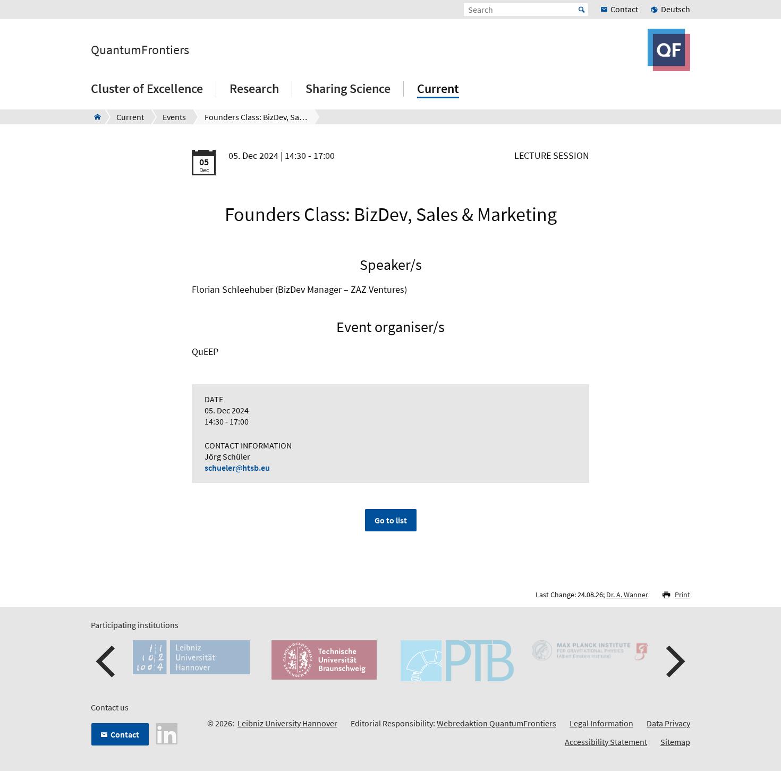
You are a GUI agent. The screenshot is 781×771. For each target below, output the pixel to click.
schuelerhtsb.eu (237, 467)
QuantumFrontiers (140, 50)
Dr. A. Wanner (627, 594)
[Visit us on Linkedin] (167, 732)
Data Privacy (668, 723)
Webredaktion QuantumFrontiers (496, 723)
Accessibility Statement (606, 741)
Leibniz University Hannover (287, 723)
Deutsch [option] (675, 9)
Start (581, 9)
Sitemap (675, 741)
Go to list (391, 520)
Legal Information (601, 723)
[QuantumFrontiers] (94, 116)
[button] (107, 661)
